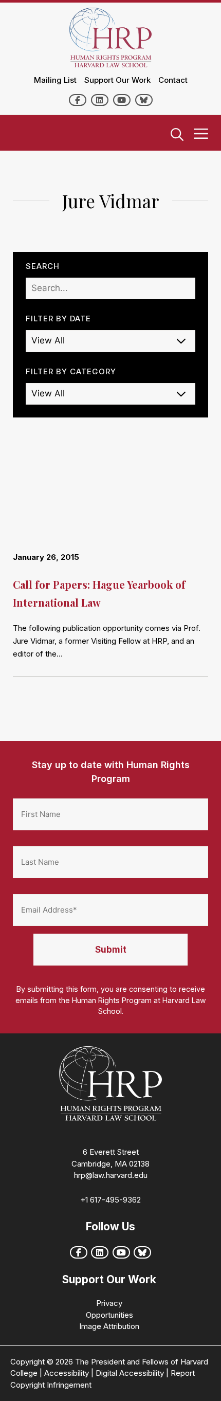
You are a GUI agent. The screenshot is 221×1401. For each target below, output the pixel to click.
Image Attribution (109, 1326)
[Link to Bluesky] (144, 100)
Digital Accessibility (130, 1373)
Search (43, 266)
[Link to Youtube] (122, 100)
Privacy (109, 1303)
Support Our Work (117, 80)
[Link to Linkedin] (99, 100)
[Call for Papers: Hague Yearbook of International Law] (110, 497)
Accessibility (66, 1373)
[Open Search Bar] (177, 135)
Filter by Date (58, 318)
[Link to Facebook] (77, 100)
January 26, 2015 (46, 557)
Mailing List (55, 80)
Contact (173, 80)
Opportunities (109, 1315)
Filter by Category (71, 371)
